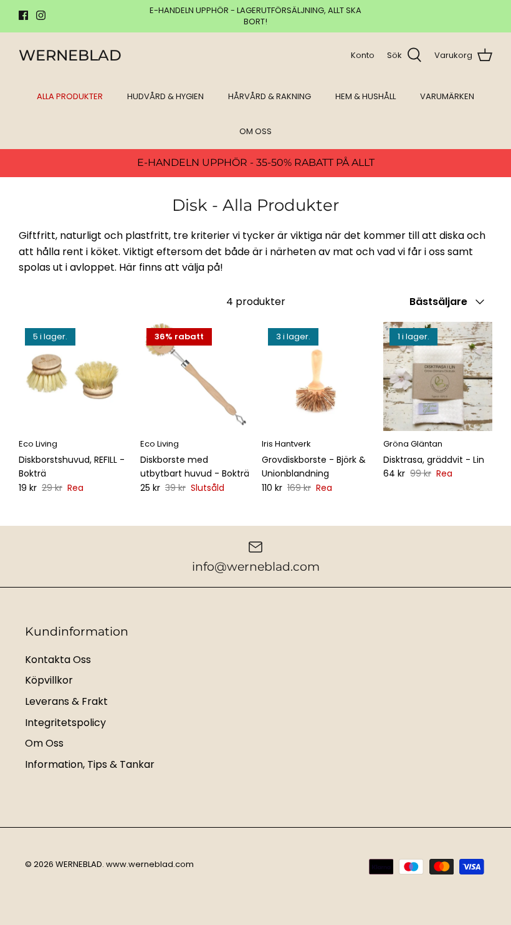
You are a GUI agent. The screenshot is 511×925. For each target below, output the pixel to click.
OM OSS (255, 131)
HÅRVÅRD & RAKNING (269, 96)
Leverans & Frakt (66, 701)
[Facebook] (23, 15)
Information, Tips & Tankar (90, 764)
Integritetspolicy (65, 722)
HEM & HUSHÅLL (365, 96)
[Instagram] (40, 15)
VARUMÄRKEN (447, 96)
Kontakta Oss (58, 659)
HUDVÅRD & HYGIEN (165, 96)
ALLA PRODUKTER (70, 96)
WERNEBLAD (78, 864)
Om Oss (44, 743)
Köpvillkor (49, 680)
